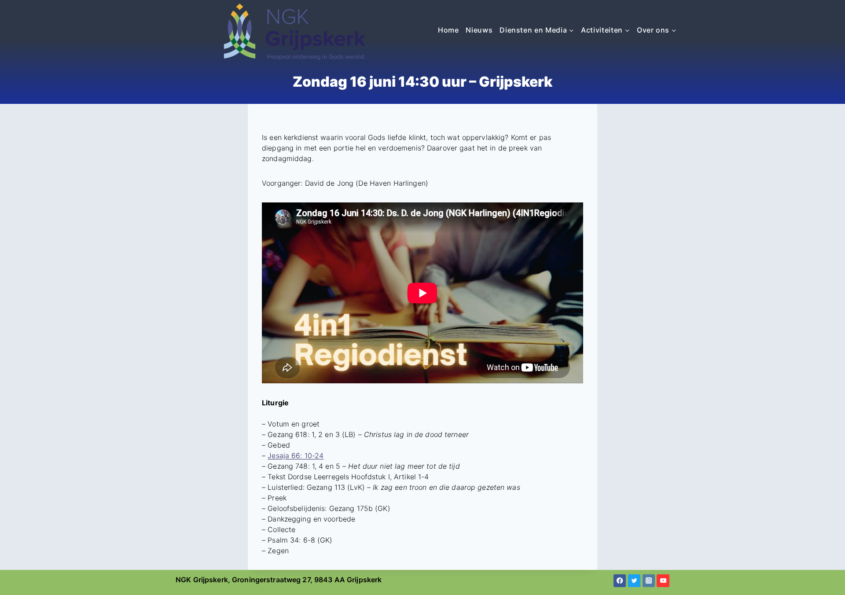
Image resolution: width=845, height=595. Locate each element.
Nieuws (479, 30)
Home (448, 30)
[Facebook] (620, 580)
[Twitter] (634, 580)
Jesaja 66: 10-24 (295, 455)
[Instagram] (649, 580)
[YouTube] (663, 580)
